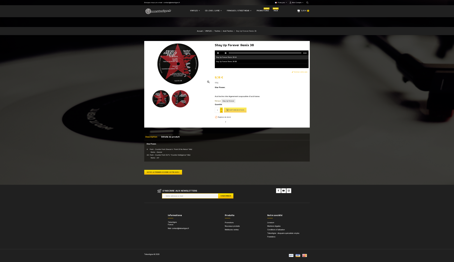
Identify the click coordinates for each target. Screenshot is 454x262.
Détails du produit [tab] (170, 137)
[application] (262, 59)
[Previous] (218, 53)
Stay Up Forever (228, 101)
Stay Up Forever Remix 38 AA (226, 57)
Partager (226, 122)
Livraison (270, 222)
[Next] (225, 53)
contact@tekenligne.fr (180, 228)
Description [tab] (151, 137)
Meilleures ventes (232, 230)
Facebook (278, 190)
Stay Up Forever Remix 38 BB (226, 61)
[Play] (222, 53)
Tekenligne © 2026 (151, 254)
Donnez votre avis (299, 72)
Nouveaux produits (232, 226)
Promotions (229, 222)
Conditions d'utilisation (276, 230)
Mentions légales (274, 226)
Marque (218, 101)
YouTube (283, 190)
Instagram (288, 190)
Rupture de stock (235, 110)
